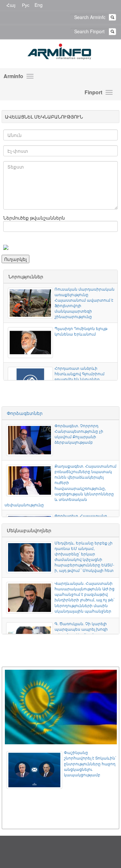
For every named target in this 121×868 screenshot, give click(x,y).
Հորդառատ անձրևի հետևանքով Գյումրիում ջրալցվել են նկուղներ (80, 373)
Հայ (10, 5)
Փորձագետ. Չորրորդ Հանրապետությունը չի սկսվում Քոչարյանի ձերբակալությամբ (79, 434)
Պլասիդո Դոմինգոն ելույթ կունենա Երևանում (81, 331)
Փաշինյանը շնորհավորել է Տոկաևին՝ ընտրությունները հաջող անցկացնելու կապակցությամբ (90, 763)
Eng (39, 5)
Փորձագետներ (25, 413)
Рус (25, 5)
